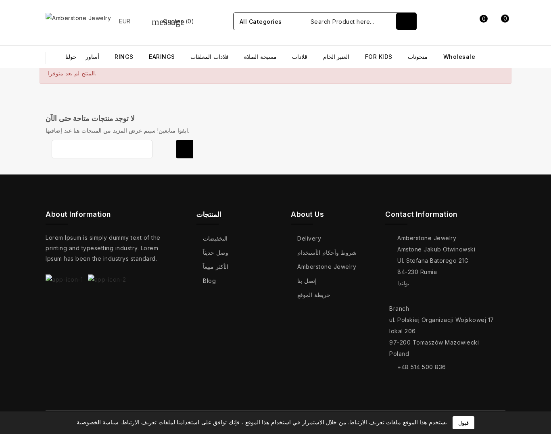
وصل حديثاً (215, 252)
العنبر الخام (336, 56)
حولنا (71, 56)
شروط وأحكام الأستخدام (327, 252)
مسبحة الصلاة (260, 56)
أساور (92, 56)
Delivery (309, 238)
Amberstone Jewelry (326, 266)
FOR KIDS (378, 56)
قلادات (299, 56)
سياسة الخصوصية (98, 422)
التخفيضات (215, 238)
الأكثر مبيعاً (215, 266)
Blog (209, 280)
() (173, 21)
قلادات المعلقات (209, 56)
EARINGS (162, 56)
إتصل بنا (307, 280)
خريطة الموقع (313, 294)
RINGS (124, 56)
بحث (184, 149)
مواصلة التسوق (470, 109)
